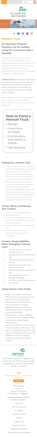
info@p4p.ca (24, 394)
